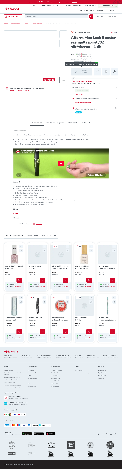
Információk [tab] (72, 123)
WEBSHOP (36, 6)
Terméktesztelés (55, 386)
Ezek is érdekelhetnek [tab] (14, 235)
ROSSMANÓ (77, 6)
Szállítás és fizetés (8, 370)
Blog (28, 383)
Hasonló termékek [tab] (49, 235)
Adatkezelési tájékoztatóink (11, 380)
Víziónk (29, 375)
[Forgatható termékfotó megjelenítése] (63, 80)
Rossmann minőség (32, 373)
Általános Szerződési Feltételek (12, 377)
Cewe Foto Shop (55, 373)
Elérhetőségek (102, 370)
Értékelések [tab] (85, 123)
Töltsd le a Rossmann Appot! (19, 91)
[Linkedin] (115, 434)
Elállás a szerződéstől (9, 382)
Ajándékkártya (54, 375)
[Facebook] (102, 434)
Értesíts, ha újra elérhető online (83, 102)
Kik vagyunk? (30, 370)
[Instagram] (107, 434)
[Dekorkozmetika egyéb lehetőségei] (21, 23)
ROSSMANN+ (46, 6)
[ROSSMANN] (11, 351)
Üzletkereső (101, 378)
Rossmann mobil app (56, 370)
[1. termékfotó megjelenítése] (63, 34)
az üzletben (18, 286)
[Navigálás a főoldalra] (12, 9)
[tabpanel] (61, 177)
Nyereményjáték (31, 386)
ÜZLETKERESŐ (58, 6)
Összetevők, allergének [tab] (55, 123)
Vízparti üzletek (55, 381)
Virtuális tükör (54, 383)
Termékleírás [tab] (37, 123)
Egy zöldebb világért (32, 378)
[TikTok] (98, 434)
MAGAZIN (68, 6)
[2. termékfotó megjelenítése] (63, 43)
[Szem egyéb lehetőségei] (29, 23)
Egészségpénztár (55, 378)
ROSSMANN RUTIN (90, 6)
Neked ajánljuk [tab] (32, 235)
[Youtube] (111, 434)
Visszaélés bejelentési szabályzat (12, 385)
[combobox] (56, 16)
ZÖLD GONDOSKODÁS (106, 6)
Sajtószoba (30, 381)
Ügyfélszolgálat (102, 373)
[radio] (76, 55)
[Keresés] (91, 16)
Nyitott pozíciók (79, 370)
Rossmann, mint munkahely (82, 373)
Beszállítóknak (102, 375)
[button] (87, 10)
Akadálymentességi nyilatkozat (12, 388)
